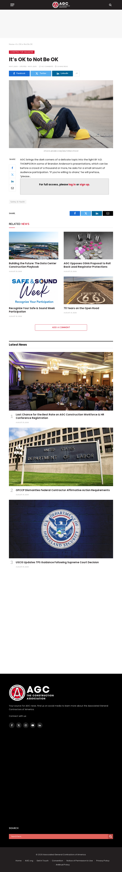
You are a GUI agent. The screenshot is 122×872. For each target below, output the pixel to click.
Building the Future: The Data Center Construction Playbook (32, 265)
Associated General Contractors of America (64, 854)
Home (11, 44)
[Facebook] (12, 168)
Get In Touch (43, 860)
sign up (84, 184)
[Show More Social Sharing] (77, 73)
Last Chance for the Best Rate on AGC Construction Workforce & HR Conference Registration (60, 416)
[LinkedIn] (12, 181)
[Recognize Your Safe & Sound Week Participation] (33, 290)
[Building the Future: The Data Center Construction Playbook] (33, 245)
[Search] (110, 4)
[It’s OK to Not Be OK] (61, 114)
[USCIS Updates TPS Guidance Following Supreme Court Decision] (61, 529)
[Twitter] (12, 174)
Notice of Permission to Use (80, 860)
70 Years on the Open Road (81, 308)
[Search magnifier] (110, 836)
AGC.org (29, 860)
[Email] (12, 188)
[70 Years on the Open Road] (88, 290)
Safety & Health (17, 202)
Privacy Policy (102, 860)
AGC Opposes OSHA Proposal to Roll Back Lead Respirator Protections (87, 265)
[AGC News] (61, 5)
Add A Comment (61, 327)
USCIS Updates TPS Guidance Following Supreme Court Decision (57, 562)
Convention (57, 860)
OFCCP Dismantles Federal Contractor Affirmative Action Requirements (63, 490)
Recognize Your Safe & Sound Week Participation (32, 310)
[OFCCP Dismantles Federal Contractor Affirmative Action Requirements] (61, 457)
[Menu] (12, 4)
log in (72, 184)
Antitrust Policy (63, 864)
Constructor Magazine (21, 52)
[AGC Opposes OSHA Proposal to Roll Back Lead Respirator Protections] (88, 245)
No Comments (47, 67)
